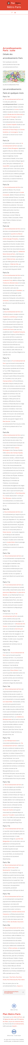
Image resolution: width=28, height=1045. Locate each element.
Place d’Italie (14, 670)
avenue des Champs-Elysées (14, 453)
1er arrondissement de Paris (12, 99)
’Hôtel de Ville (14, 264)
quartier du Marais (16, 234)
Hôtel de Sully (11, 259)
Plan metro (21, 979)
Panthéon (19, 290)
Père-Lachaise (13, 948)
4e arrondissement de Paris (12, 229)
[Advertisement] (14, 29)
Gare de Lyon (19, 629)
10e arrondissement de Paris (12, 556)
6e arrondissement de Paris (12, 312)
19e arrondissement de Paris (12, 896)
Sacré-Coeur (11, 867)
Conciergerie (14, 132)
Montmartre (6, 870)
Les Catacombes (7, 702)
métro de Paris (17, 1017)
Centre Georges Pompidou (10, 239)
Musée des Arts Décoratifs (15, 114)
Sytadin (14, 1026)
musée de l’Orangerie (10, 117)
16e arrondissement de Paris (12, 784)
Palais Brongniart (13, 148)
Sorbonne (6, 300)
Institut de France (8, 329)
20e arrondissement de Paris (12, 928)
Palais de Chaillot (8, 810)
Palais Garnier (7, 532)
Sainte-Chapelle (11, 124)
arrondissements (19, 1024)
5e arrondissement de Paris (12, 275)
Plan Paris (12, 977)
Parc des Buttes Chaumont (15, 922)
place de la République (10, 592)
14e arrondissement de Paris (12, 689)
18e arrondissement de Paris (12, 865)
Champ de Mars (7, 381)
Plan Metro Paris (12, 1014)
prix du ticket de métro (17, 1021)
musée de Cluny (7, 280)
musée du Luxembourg (10, 317)
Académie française (19, 332)
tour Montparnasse (10, 740)
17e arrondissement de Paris (12, 828)
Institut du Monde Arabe (10, 283)
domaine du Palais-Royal (10, 129)
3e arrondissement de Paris (12, 187)
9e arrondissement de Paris (12, 512)
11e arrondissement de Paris (12, 585)
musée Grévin (11, 542)
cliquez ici (20, 986)
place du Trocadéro (8, 815)
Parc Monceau (7, 498)
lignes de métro (9, 1019)
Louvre (17, 109)
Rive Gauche (6, 421)
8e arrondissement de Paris (12, 435)
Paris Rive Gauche (12, 979)
